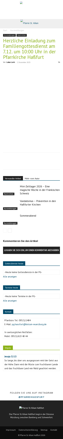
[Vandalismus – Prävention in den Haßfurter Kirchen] (10, 204)
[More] (34, 163)
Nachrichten (21, 35)
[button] (5, 23)
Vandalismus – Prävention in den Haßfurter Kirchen (38, 202)
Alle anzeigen (10, 276)
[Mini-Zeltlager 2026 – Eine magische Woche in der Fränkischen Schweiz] (10, 190)
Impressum (11, 430)
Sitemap (44, 430)
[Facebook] (6, 163)
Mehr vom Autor (32, 178)
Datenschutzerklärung (28, 430)
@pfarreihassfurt (31, 396)
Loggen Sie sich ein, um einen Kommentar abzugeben (31, 250)
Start (5, 30)
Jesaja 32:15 (10, 356)
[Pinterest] (20, 163)
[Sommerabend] (10, 219)
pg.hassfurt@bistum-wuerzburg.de (29, 324)
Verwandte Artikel (13, 178)
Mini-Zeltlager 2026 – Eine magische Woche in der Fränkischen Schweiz (40, 190)
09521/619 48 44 (19, 336)
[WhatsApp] (27, 163)
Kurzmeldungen (17, 30)
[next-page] (10, 230)
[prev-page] (5, 230)
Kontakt (53, 430)
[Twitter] (13, 163)
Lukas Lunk (10, 62)
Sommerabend (28, 215)
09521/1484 (25, 320)
